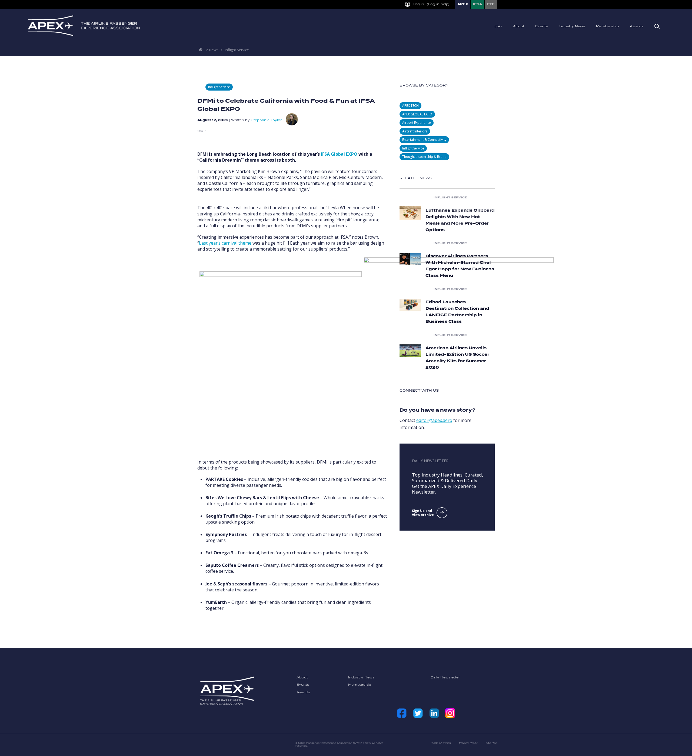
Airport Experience (416, 122)
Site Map (491, 743)
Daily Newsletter (445, 677)
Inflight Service (237, 49)
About (518, 26)
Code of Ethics (441, 743)
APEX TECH (410, 105)
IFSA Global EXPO (339, 154)
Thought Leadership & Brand (424, 156)
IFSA (477, 4)
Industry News (572, 26)
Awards (637, 26)
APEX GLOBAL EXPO (417, 114)
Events (541, 26)
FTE (491, 4)
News (213, 49)
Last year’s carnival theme (225, 243)
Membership (607, 26)
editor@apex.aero (434, 420)
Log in (418, 4)
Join (498, 26)
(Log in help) (438, 4)
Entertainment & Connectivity (424, 139)
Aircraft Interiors (414, 131)
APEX (462, 4)
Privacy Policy (468, 743)
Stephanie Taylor (266, 120)
